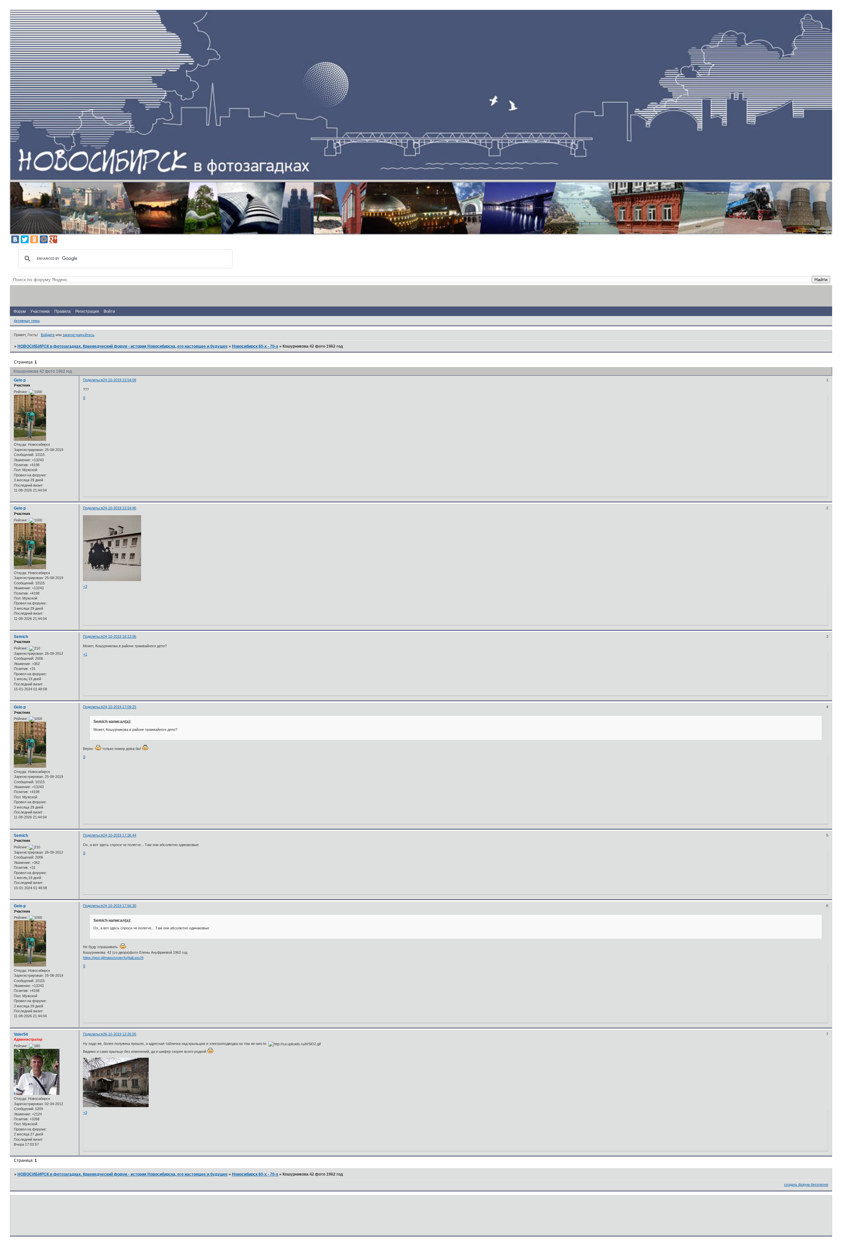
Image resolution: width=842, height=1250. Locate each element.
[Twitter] (25, 239)
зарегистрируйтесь (78, 335)
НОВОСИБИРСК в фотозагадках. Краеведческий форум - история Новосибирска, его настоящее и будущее (122, 346)
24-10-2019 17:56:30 (119, 906)
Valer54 (21, 1034)
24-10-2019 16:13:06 (119, 636)
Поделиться (93, 380)
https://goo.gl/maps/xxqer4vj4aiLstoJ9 (113, 958)
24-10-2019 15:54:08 (119, 380)
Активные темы (27, 321)
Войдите (48, 335)
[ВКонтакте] (15, 239)
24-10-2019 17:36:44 (119, 835)
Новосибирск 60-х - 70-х (255, 346)
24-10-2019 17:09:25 (119, 707)
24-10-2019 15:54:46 (119, 508)
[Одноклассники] (34, 239)
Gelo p (20, 380)
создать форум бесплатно (806, 1184)
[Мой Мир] (44, 239)
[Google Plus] (53, 239)
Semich (21, 636)
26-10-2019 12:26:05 (119, 1034)
